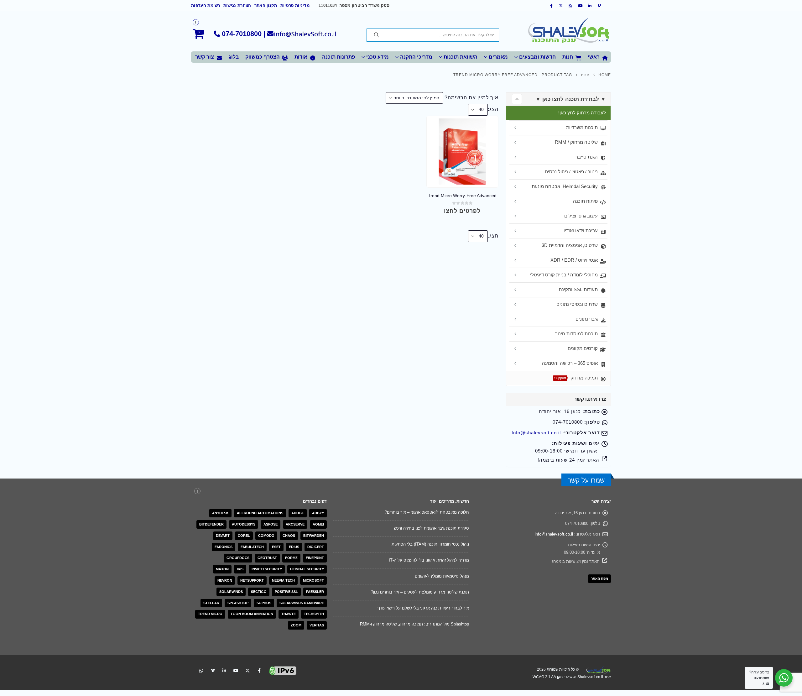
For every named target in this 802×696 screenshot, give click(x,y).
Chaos (289, 535)
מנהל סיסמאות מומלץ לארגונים (442, 576)
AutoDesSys (243, 524)
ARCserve (295, 524)
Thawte (288, 614)
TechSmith (314, 614)
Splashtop (237, 603)
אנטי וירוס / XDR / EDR (574, 260)
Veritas (317, 625)
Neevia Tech (283, 580)
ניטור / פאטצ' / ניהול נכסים (571, 171)
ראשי (594, 57)
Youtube (236, 670)
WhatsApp (201, 670)
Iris (240, 569)
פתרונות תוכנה (338, 57)
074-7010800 (242, 34)
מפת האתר (599, 578)
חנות (567, 57)
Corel (244, 535)
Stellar (211, 603)
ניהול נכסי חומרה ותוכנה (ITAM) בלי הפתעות (430, 544)
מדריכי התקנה (416, 57)
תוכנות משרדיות (582, 127)
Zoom (296, 625)
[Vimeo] (599, 6)
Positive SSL (286, 592)
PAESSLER (315, 592)
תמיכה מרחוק (576, 377)
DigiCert (315, 547)
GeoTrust (267, 558)
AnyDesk (220, 513)
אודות (300, 57)
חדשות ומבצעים (537, 57)
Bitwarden (313, 535)
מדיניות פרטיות (295, 5)
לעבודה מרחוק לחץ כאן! (582, 112)
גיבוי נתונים (586, 319)
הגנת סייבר (586, 157)
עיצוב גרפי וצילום (581, 215)
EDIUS (294, 547)
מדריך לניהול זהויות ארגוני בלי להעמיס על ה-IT (429, 560)
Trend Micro (210, 614)
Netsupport (252, 580)
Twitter (247, 670)
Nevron (224, 580)
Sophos (264, 603)
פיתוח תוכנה (585, 201)
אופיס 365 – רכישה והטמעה (570, 363)
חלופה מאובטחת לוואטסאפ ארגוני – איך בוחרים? (427, 512)
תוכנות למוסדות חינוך (576, 333)
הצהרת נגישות (237, 5)
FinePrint (315, 558)
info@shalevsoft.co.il (554, 534)
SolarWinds (231, 592)
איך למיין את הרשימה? (471, 97)
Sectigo (259, 592)
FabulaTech (252, 547)
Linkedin (224, 670)
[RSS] (571, 6)
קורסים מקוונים (583, 348)
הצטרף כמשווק (262, 57)
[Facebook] (551, 6)
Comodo (266, 535)
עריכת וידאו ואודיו (581, 230)
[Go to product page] (462, 151)
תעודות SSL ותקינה (578, 289)
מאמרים (498, 57)
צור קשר (204, 57)
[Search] (376, 35)
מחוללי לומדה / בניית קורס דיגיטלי (564, 274)
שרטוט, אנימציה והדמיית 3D (570, 245)
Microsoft (313, 580)
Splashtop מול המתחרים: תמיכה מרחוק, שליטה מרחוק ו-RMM (414, 624)
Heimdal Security (307, 569)
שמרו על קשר (586, 480)
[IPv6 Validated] (283, 670)
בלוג (234, 57)
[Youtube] (580, 6)
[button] (517, 99)
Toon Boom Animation (252, 614)
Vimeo (212, 670)
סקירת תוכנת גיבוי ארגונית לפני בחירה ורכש (431, 528)
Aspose (270, 524)
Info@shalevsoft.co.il (536, 432)
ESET (276, 547)
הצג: (493, 109)
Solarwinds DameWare (301, 603)
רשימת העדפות (205, 5)
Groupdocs (238, 558)
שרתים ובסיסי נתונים (577, 304)
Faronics (223, 547)
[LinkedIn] (590, 6)
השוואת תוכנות (460, 57)
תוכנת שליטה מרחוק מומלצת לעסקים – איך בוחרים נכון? (420, 592)
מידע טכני (377, 57)
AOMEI (318, 524)
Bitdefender (211, 524)
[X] (561, 6)
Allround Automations (260, 513)
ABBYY (318, 513)
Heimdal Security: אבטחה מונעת (565, 186)
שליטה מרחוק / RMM (576, 142)
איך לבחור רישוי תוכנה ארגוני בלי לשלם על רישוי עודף (423, 608)
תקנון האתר (265, 5)
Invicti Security (267, 569)
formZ (291, 558)
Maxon (222, 569)
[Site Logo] (568, 31)
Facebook (259, 670)
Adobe (297, 513)
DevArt (223, 535)
